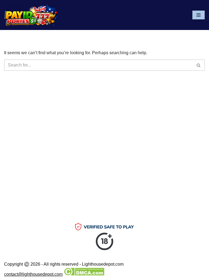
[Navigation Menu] (198, 15)
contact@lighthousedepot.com (33, 274)
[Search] (199, 65)
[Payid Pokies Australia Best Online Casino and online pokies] (31, 15)
